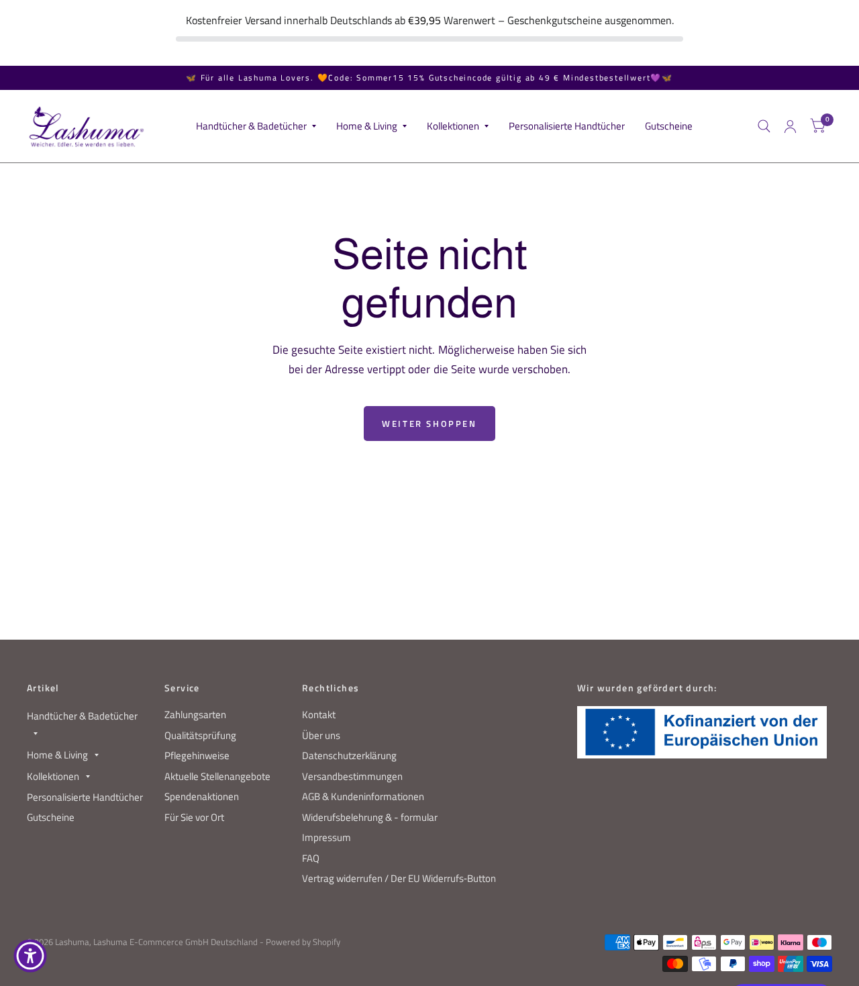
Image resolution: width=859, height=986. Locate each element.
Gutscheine (669, 126)
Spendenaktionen (201, 796)
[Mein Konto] (790, 126)
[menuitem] (256, 126)
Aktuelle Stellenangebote (217, 776)
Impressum (326, 837)
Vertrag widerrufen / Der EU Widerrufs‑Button (399, 878)
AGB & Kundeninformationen (363, 796)
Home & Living (366, 126)
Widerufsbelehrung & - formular (370, 817)
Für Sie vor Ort (194, 817)
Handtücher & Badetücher (251, 126)
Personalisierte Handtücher (567, 126)
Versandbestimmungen (352, 776)
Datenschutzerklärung (349, 755)
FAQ (310, 858)
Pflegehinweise (197, 755)
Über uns (321, 735)
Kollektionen (453, 126)
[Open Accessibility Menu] (30, 956)
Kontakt (319, 714)
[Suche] (764, 126)
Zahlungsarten (195, 714)
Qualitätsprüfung (200, 735)
